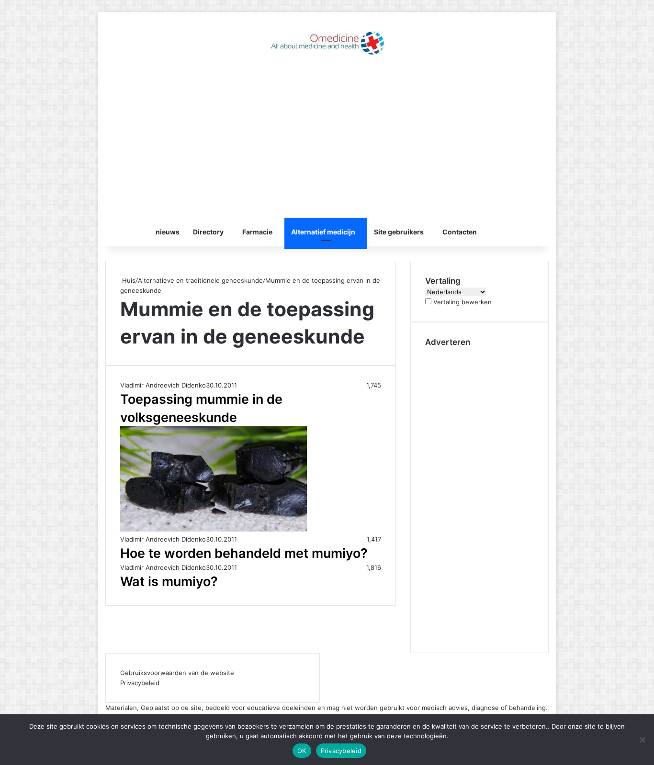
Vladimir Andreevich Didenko (163, 385)
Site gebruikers (399, 232)
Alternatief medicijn (323, 232)
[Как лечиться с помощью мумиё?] (213, 529)
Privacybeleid (139, 683)
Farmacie (257, 232)
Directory (208, 232)
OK (301, 750)
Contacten (459, 232)
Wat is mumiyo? (169, 581)
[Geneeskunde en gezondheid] (327, 43)
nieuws (168, 232)
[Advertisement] (327, 141)
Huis (127, 280)
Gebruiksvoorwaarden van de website (177, 672)
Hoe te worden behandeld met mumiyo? (244, 553)
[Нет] (642, 739)
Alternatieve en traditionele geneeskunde (200, 280)
